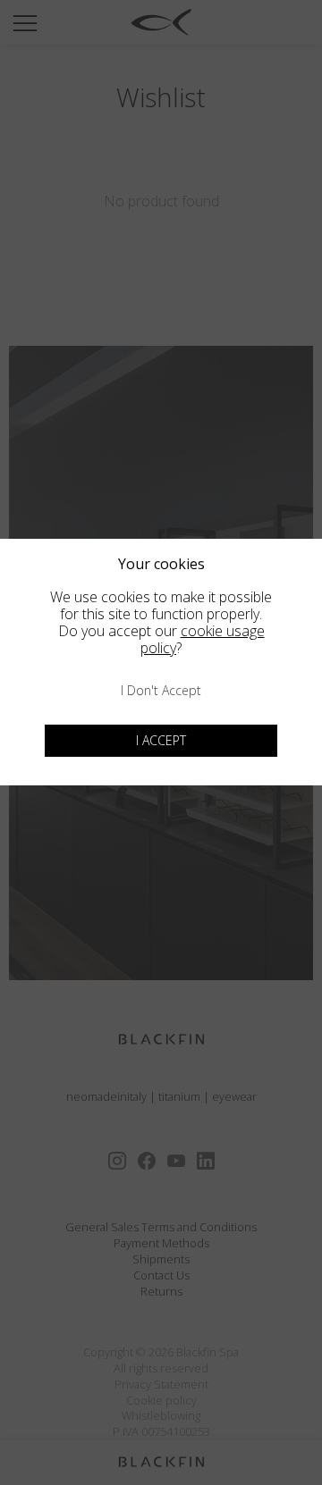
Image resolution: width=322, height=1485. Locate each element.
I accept (161, 740)
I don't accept (161, 690)
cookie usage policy (202, 639)
